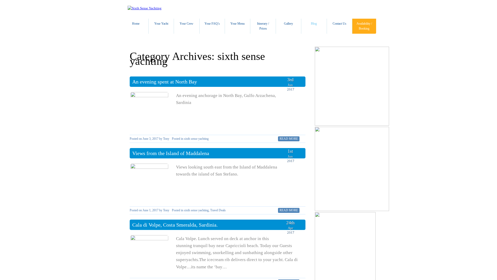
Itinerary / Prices (263, 26)
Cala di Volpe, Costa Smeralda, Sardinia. (175, 225)
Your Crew (186, 23)
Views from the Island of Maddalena (170, 153)
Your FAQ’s (212, 23)
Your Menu (237, 23)
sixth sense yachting (196, 139)
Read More (289, 139)
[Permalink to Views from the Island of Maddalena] (149, 182)
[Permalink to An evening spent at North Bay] (149, 111)
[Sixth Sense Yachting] (145, 8)
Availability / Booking (364, 26)
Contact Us (339, 23)
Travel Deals (218, 210)
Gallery (288, 23)
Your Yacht (161, 23)
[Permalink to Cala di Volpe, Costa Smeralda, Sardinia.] (149, 254)
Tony (166, 139)
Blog (314, 23)
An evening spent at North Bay (164, 82)
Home (136, 23)
